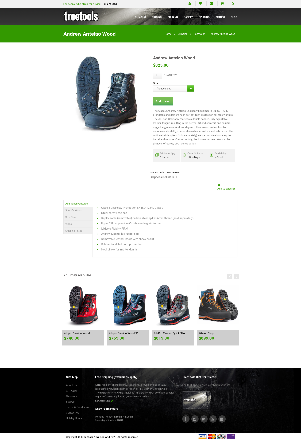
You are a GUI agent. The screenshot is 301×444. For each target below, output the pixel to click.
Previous (229, 276)
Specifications (73, 210)
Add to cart (163, 101)
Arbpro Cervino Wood (77, 333)
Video (68, 224)
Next (236, 276)
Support (70, 401)
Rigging (157, 17)
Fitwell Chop (206, 333)
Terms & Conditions (77, 407)
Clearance (72, 396)
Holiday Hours (74, 418)
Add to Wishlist (226, 188)
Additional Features (76, 203)
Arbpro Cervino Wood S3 (124, 333)
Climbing (140, 17)
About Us (71, 385)
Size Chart (71, 217)
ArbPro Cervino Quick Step (170, 333)
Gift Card (71, 390)
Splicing (204, 17)
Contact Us (72, 412)
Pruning (173, 17)
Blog (234, 17)
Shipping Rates (73, 230)
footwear (199, 34)
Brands (220, 17)
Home (168, 34)
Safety (188, 17)
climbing (182, 34)
